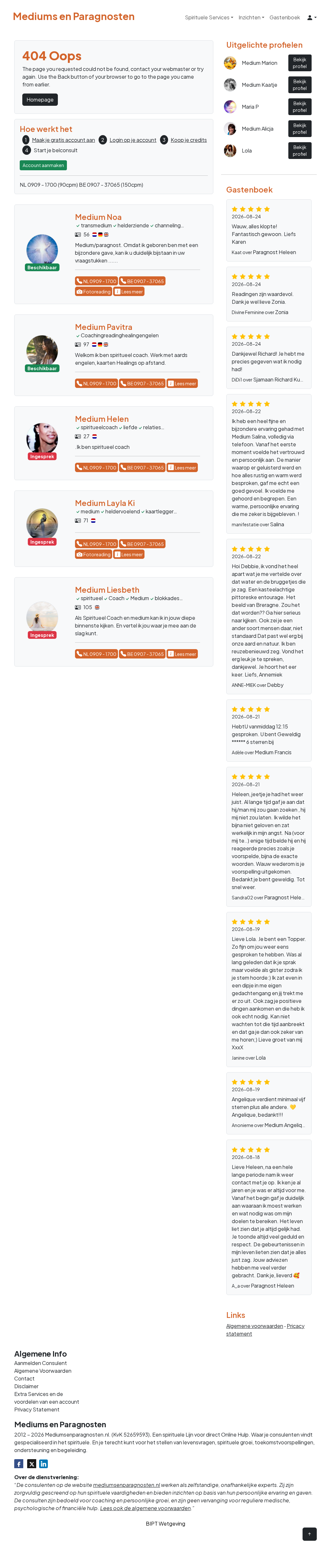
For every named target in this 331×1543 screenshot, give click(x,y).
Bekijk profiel (300, 62)
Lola (261, 1057)
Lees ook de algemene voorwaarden (145, 1508)
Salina (277, 524)
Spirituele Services (207, 17)
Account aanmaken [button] (43, 165)
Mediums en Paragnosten (74, 16)
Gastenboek (285, 17)
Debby (275, 684)
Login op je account (133, 139)
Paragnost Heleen (274, 252)
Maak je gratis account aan (63, 139)
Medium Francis (273, 752)
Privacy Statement (36, 1409)
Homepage (40, 99)
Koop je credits (189, 139)
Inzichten (250, 17)
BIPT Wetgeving (165, 1523)
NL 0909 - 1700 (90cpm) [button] (49, 184)
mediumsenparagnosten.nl (126, 1484)
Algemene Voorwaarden (42, 1370)
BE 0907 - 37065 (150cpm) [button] (111, 184)
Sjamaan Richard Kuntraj (282, 379)
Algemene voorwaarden (254, 1325)
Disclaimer (26, 1386)
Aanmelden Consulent (40, 1363)
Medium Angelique (286, 1125)
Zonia (281, 312)
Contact (24, 1378)
